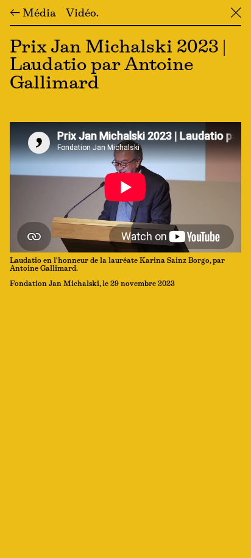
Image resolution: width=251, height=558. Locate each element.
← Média (33, 14)
